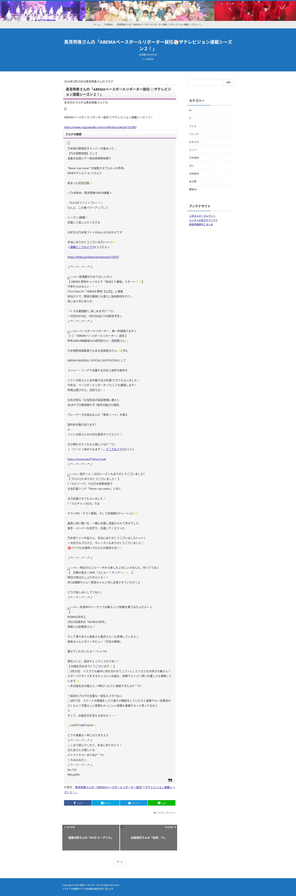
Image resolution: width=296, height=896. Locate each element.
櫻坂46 (193, 189)
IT (190, 118)
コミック (194, 134)
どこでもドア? (115, 449)
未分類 (192, 181)
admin (172, 812)
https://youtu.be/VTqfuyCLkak (86, 459)
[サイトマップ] (227, 3)
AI (190, 110)
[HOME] (232, 3)
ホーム (120, 861)
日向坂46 (194, 173)
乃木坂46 (149, 59)
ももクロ (194, 141)
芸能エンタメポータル (84, 9)
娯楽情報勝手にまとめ (201, 224)
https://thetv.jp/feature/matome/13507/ (93, 257)
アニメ (192, 126)
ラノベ (192, 149)
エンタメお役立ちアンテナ (203, 220)
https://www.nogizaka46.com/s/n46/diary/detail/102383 (100, 127)
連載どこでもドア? (81, 247)
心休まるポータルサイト (202, 215)
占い (191, 165)
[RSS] (222, 3)
